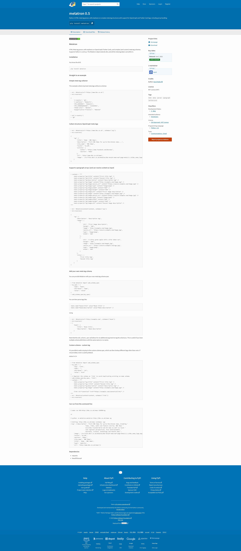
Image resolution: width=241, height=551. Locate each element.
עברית (152, 532)
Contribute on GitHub (131, 485)
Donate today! (120, 510)
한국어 (164, 532)
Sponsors (152, 4)
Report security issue (155, 485)
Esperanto (158, 532)
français (91, 532)
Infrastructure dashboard (108, 485)
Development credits (131, 493)
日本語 (97, 532)
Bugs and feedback (132, 483)
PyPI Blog (108, 483)
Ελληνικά (120, 532)
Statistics (109, 488)
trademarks (138, 513)
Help (138, 4)
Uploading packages (84, 485)
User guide (84, 488)
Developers (154, 117)
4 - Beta (153, 111)
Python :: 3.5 (155, 128)
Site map (120, 520)
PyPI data (152, 53)
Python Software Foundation (119, 515)
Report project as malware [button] (160, 139)
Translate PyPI (131, 488)
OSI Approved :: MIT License (160, 122)
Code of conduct (155, 488)
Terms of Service (155, 483)
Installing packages (84, 483)
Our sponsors (108, 493)
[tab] (75, 32)
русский (147, 532)
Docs (144, 4)
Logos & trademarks (108, 490)
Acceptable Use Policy (155, 493)
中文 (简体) (133, 532)
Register (167, 4)
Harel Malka (157, 82)
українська (113, 532)
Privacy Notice (155, 490)
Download (154, 45)
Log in (160, 4)
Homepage (154, 42)
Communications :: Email (159, 134)
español (86, 532)
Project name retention (84, 490)
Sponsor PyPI (132, 490)
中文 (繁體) (140, 532)
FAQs (85, 493)
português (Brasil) (104, 532)
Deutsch (126, 532)
